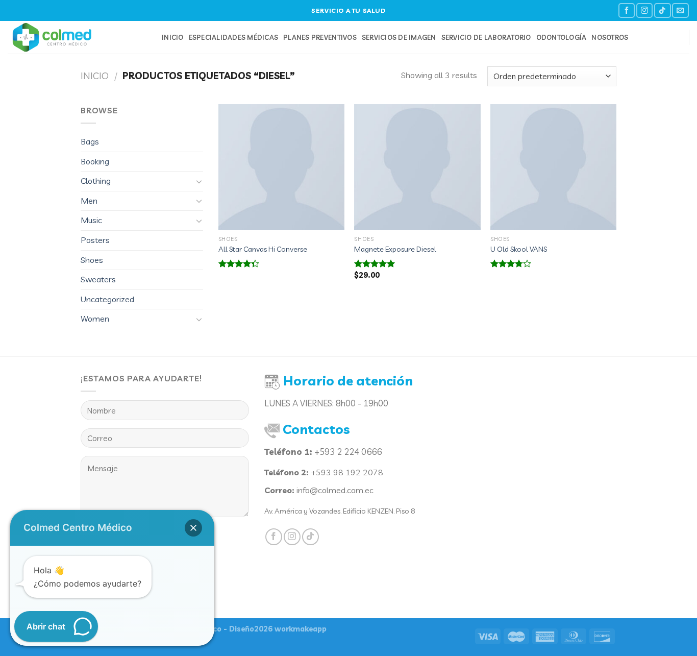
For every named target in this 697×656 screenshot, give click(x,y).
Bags (90, 141)
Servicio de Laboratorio (486, 37)
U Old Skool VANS (518, 249)
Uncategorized (107, 299)
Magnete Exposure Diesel (395, 249)
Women (95, 318)
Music (91, 220)
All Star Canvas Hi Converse (262, 249)
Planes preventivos (320, 37)
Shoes (92, 260)
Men (89, 201)
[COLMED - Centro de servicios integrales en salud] (77, 37)
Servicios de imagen (399, 37)
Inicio (173, 37)
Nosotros (609, 37)
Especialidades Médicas (234, 37)
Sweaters (98, 279)
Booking (95, 161)
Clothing (96, 181)
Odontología (561, 37)
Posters (95, 240)
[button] (193, 528)
